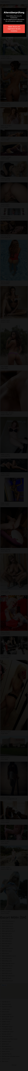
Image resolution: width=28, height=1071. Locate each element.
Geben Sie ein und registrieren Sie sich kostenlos (14, 29)
